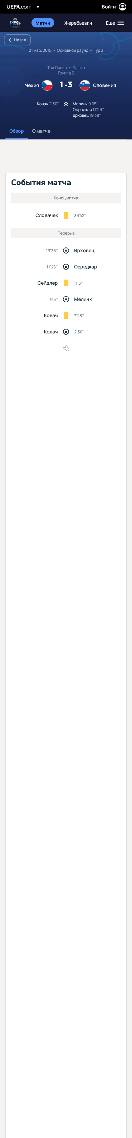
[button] (113, 23)
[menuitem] (44, 23)
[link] (42, 23)
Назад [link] (20, 40)
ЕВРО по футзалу (15, 22)
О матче (41, 130)
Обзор (16, 130)
